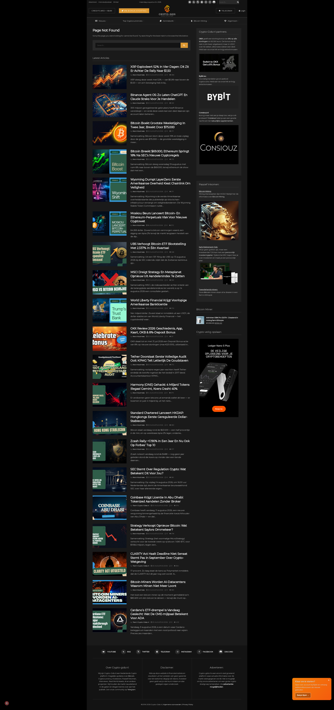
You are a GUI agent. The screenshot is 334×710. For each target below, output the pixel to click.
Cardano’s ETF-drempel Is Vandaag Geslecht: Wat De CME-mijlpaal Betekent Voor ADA (159, 614)
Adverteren (93, 2)
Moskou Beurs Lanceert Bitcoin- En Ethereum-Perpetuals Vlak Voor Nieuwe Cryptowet (158, 217)
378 (172, 534)
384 (177, 566)
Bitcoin (207, 292)
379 (172, 393)
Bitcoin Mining (200, 21)
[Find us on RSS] (193, 2)
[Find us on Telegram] (202, 2)
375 (172, 159)
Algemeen (232, 21)
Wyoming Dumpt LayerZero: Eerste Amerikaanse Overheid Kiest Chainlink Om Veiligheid (160, 183)
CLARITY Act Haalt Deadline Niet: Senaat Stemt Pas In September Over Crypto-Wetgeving (158, 558)
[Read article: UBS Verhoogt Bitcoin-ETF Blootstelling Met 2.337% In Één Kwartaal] (110, 254)
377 (172, 449)
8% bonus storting (135, 11)
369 (172, 103)
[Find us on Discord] (214, 2)
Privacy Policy (187, 704)
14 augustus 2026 (155, 393)
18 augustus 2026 (155, 225)
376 (172, 308)
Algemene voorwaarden (172, 704)
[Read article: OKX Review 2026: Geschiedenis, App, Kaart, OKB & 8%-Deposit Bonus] (110, 339)
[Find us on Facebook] (210, 2)
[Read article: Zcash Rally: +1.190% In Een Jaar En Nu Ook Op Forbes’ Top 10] (110, 451)
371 (172, 131)
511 (172, 336)
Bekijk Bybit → (303, 695)
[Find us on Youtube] (189, 2)
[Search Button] (237, 2)
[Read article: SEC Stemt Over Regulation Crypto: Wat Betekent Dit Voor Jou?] (110, 479)
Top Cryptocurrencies (132, 21)
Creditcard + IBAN (102, 11)
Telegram (226, 11)
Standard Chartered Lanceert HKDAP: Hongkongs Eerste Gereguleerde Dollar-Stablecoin (158, 417)
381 (172, 477)
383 (172, 425)
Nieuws (102, 21)
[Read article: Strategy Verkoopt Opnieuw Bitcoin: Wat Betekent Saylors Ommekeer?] (110, 536)
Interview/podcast (105, 2)
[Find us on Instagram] (206, 2)
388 (172, 75)
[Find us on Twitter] (197, 2)
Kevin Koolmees (139, 75)
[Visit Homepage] (167, 10)
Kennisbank (168, 21)
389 (172, 590)
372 (172, 225)
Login (242, 11)
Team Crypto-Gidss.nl (141, 505)
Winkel (115, 2)
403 (177, 622)
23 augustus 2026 (155, 75)
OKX (201, 39)
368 (172, 252)
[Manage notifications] (7, 703)
